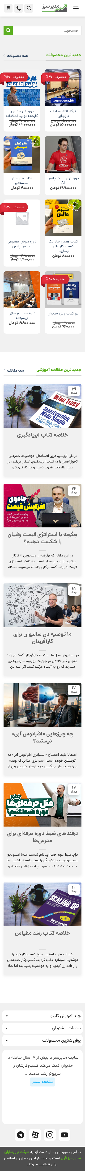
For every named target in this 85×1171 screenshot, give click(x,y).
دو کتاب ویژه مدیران (63, 313)
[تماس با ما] (18, 8)
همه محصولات (17, 56)
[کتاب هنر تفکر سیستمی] (22, 154)
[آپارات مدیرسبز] (35, 1135)
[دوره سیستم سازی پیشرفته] (22, 289)
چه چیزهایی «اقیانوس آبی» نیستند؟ (42, 737)
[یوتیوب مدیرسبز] (64, 1135)
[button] (75, 8)
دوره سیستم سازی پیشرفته (21, 316)
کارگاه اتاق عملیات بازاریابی (63, 114)
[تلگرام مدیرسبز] (20, 1135)
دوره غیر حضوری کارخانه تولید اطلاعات (22, 114)
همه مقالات (15, 370)
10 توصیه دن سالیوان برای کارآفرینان (42, 638)
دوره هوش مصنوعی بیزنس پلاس (22, 244)
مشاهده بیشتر (42, 1081)
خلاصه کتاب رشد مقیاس (42, 933)
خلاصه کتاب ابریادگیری (42, 435)
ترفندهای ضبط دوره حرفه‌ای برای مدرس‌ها (42, 837)
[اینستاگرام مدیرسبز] (50, 1135)
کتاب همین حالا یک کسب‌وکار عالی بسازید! (63, 246)
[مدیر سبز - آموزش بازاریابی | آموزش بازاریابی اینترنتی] (52, 8)
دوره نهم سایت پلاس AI (63, 181)
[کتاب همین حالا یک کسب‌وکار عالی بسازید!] (63, 217)
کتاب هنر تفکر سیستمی (22, 181)
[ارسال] (8, 30)
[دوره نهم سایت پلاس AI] (63, 154)
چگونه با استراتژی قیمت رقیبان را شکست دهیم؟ (42, 538)
